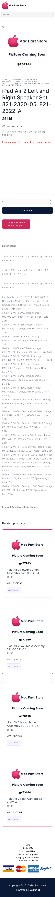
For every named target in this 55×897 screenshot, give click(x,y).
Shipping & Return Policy (27, 857)
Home (4, 80)
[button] (3, 27)
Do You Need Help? (28, 851)
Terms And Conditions (27, 860)
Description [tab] (9, 245)
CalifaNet (35, 889)
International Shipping (27, 854)
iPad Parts (16, 80)
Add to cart (27, 210)
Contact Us (27, 848)
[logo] (13, 5)
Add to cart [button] (13, 590)
